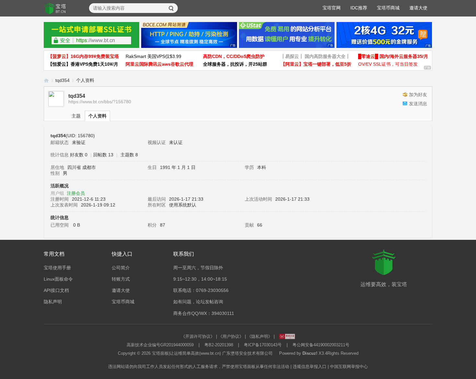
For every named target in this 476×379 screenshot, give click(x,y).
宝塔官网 (332, 7)
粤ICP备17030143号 (263, 344)
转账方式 (121, 279)
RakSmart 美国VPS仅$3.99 (153, 56)
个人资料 (97, 115)
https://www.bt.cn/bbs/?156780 (99, 101)
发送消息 (418, 103)
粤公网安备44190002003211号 (320, 344)
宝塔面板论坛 (46, 80)
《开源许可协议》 (198, 336)
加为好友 (418, 94)
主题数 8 (129, 154)
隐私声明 (53, 301)
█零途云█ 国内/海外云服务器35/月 (393, 56)
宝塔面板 (160, 353)
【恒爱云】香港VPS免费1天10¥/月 (83, 64)
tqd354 (62, 80)
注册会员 (76, 193)
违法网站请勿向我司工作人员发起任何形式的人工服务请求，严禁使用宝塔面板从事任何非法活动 (198, 366)
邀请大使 (418, 7)
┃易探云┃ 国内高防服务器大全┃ (315, 56)
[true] (171, 8)
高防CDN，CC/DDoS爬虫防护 (234, 56)
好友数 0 (78, 154)
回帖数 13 (103, 154)
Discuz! (309, 353)
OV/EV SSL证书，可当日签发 (388, 64)
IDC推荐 (358, 7)
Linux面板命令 (58, 279)
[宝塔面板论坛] (55, 8)
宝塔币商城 (388, 7)
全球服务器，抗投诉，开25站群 (235, 64)
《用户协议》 (231, 336)
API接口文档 (56, 290)
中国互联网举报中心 (349, 366)
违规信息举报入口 (309, 366)
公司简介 (121, 267)
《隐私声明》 (259, 336)
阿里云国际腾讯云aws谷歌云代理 (159, 64)
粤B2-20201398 (218, 344)
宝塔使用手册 (57, 267)
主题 (76, 115)
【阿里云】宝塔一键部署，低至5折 (316, 64)
